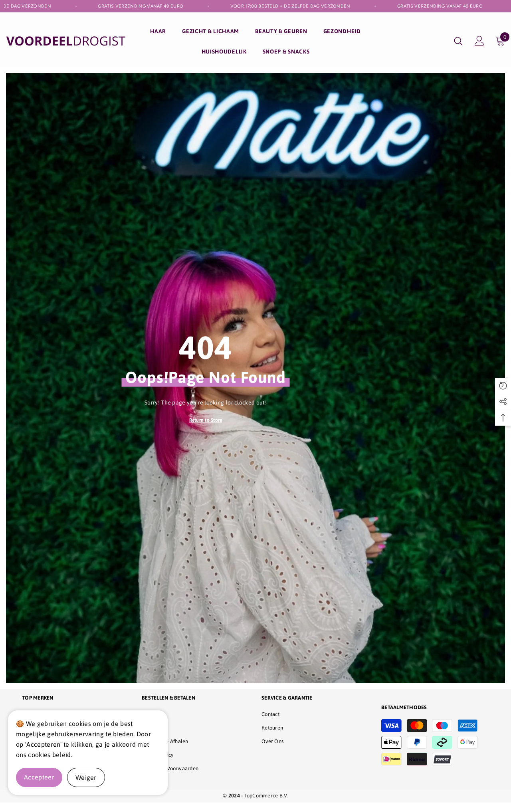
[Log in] (479, 41)
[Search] (458, 41)
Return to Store (205, 420)
